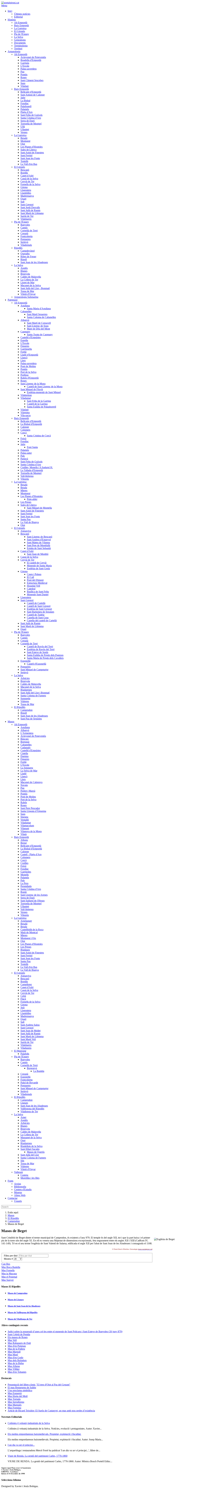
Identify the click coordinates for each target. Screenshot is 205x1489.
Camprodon (14, 1221)
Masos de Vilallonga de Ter (20, 1319)
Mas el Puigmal (9, 1276)
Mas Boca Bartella (10, 1267)
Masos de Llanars (16, 1299)
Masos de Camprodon (17, 1293)
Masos (11, 1215)
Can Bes (5, 1264)
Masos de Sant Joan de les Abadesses (24, 1306)
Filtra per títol (11, 1255)
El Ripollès (13, 1218)
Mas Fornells (8, 1270)
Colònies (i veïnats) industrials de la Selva (29, 1423)
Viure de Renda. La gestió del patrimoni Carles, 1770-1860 (37, 1455)
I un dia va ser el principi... (21, 1445)
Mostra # (8, 1258)
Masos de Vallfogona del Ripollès (22, 1312)
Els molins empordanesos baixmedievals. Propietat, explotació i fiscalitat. (44, 1434)
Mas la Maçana (9, 1273)
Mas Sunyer (7, 1280)
